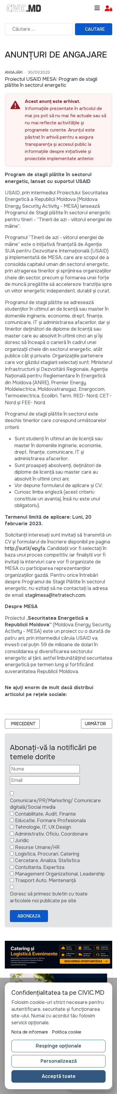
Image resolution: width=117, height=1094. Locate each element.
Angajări (13, 72)
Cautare (95, 29)
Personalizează (58, 1061)
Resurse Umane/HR (37, 847)
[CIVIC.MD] (24, 8)
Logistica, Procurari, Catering (47, 854)
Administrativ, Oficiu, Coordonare (51, 834)
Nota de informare (29, 1032)
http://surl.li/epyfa (25, 548)
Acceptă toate (59, 1076)
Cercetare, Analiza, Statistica (47, 860)
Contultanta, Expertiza (39, 867)
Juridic (22, 840)
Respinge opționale (58, 1046)
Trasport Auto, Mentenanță (45, 880)
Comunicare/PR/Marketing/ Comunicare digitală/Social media (55, 803)
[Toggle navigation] (97, 8)
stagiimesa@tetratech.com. (55, 595)
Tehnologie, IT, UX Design (43, 827)
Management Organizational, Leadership (60, 874)
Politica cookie (66, 1032)
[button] (108, 8)
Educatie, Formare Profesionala (50, 820)
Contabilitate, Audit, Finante (45, 814)
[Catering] (58, 954)
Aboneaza (28, 916)
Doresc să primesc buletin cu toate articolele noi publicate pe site (49, 897)
